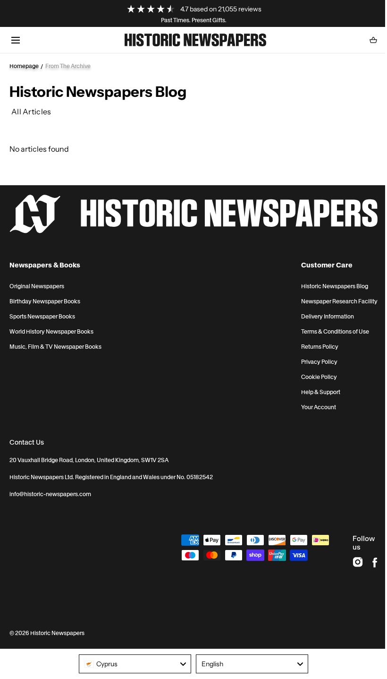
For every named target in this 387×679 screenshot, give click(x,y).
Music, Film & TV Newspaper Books (55, 347)
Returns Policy (319, 347)
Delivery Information (327, 316)
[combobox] (135, 663)
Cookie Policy (319, 377)
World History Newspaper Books (51, 332)
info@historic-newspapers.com (50, 494)
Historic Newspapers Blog (334, 286)
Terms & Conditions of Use (335, 332)
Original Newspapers (36, 286)
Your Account (318, 407)
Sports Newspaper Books (42, 316)
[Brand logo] (193, 214)
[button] (15, 40)
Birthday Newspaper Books (44, 301)
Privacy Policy (319, 362)
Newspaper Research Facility (339, 301)
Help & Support (320, 392)
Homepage (24, 65)
